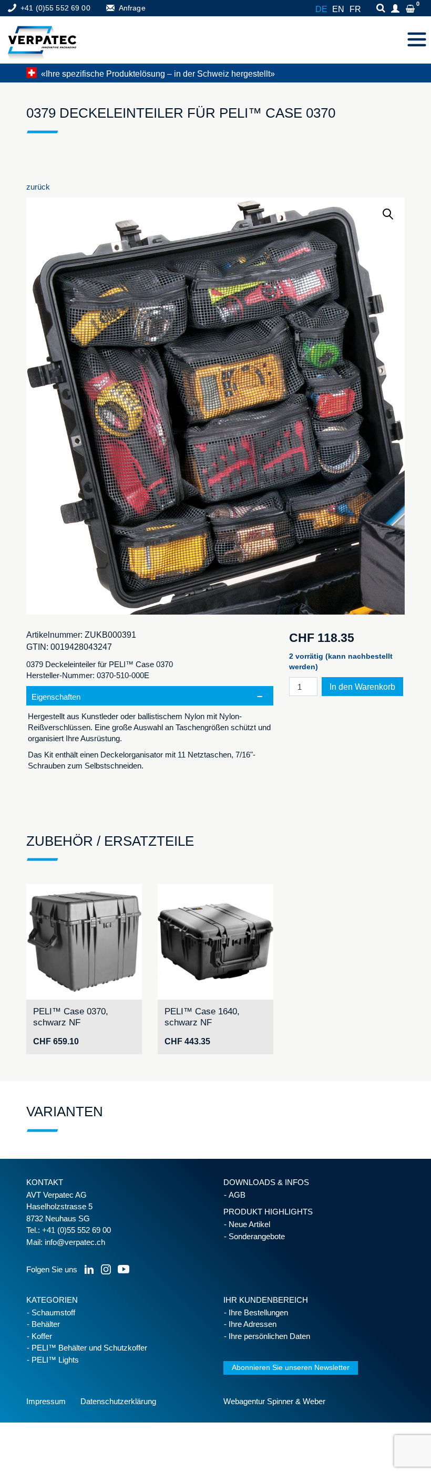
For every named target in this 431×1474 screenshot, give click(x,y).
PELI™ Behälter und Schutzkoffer (89, 1347)
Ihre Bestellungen (258, 1312)
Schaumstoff (53, 1312)
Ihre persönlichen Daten (269, 1336)
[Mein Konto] (396, 9)
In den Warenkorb (362, 686)
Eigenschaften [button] (56, 696)
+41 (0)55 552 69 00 (55, 8)
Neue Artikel (249, 1224)
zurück (38, 186)
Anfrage (132, 8)
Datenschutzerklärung (118, 1401)
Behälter (46, 1324)
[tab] (149, 734)
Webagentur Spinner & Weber (274, 1401)
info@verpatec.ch (75, 1242)
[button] (388, 214)
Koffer (42, 1336)
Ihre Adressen (252, 1324)
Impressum (46, 1401)
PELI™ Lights (55, 1359)
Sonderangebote (257, 1236)
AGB (237, 1194)
